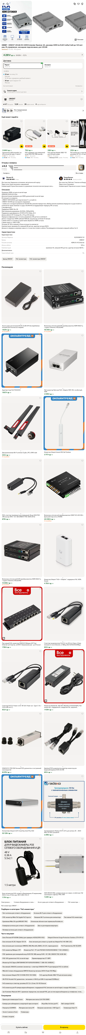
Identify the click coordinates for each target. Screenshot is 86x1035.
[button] (43, 55)
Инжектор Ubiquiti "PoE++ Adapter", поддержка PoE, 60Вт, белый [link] (62, 580)
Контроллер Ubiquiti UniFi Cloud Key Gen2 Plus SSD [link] (18, 831)
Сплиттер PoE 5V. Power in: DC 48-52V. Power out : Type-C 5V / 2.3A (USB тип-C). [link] (21, 706)
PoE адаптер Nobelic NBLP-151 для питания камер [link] (57, 153)
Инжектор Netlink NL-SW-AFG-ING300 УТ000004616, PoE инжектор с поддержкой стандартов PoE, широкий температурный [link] (63, 706)
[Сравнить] (74, 4)
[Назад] (4, 4)
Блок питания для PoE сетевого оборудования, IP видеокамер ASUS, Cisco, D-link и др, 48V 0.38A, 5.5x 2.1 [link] (22, 894)
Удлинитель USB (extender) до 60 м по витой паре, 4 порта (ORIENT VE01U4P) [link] (12, 153)
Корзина (60, 1032)
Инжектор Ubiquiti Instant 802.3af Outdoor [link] (57, 452)
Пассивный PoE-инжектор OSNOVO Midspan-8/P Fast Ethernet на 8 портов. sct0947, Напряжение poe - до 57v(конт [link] (21, 644)
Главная (8, 1032)
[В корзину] (22, 146)
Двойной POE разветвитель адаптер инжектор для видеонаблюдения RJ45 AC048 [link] (60, 769)
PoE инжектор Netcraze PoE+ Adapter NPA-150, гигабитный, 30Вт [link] (63, 390)
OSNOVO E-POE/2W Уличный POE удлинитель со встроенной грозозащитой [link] (21, 769)
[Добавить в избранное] (78, 4)
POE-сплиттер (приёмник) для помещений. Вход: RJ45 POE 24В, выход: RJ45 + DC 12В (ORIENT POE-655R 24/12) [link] (21, 516)
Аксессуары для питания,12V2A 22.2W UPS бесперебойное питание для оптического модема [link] (21, 326)
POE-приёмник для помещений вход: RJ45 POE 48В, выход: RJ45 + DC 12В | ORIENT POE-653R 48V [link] (35, 153)
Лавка (25, 1032)
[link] (16, 913)
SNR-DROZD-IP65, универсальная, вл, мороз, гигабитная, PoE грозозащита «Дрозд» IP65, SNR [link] (63, 893)
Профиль (77, 1032)
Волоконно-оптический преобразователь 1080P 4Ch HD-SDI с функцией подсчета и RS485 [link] (63, 516)
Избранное (43, 1032)
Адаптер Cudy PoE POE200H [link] (11, 390)
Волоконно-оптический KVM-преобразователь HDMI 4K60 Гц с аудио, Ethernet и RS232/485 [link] (63, 326)
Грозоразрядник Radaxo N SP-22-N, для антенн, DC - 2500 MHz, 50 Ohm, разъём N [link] (62, 831)
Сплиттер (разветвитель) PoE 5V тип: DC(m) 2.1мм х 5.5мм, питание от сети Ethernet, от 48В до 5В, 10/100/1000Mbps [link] (62, 644)
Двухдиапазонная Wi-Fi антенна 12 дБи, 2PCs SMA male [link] (19, 452)
